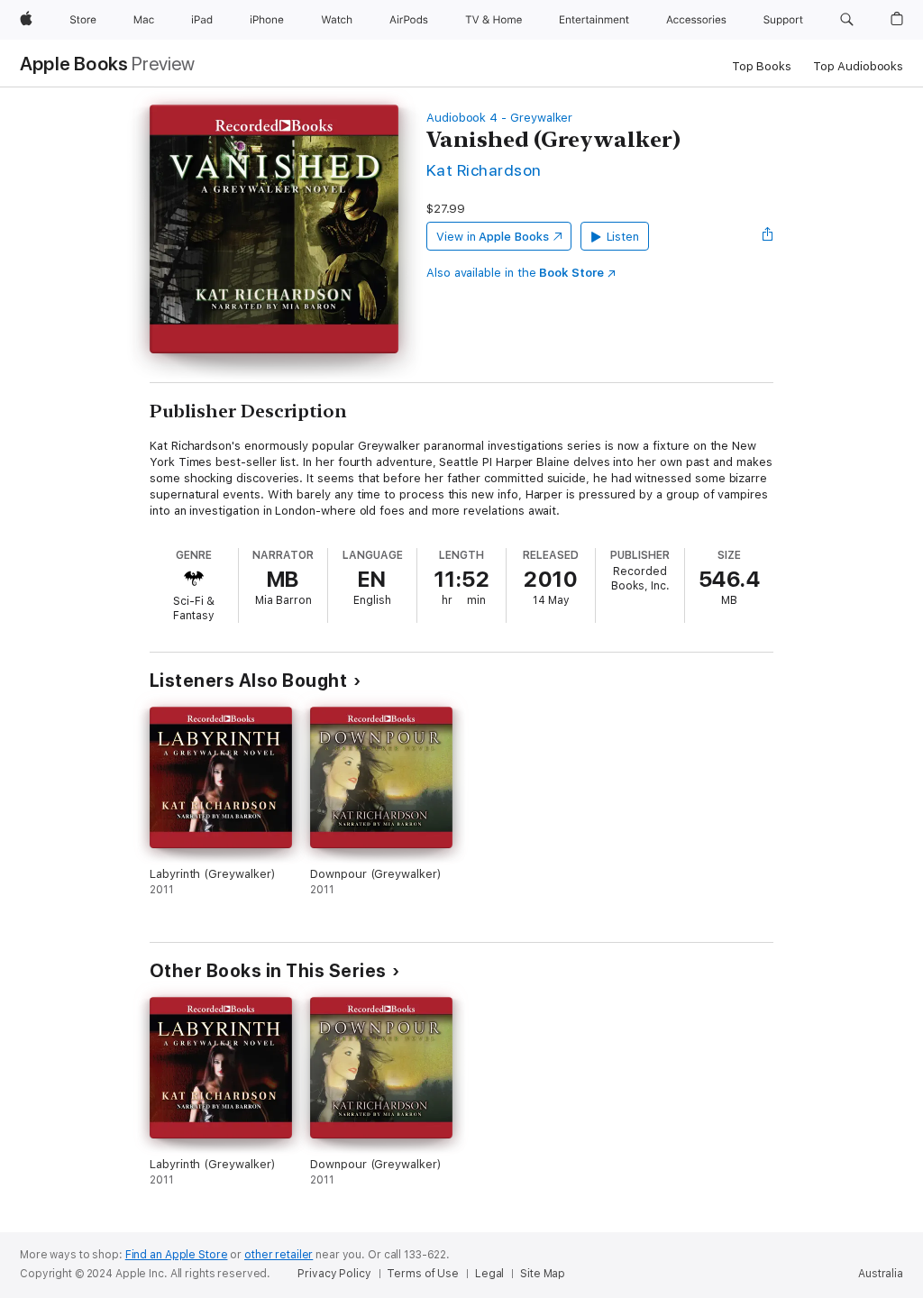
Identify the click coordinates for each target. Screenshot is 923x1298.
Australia (880, 1273)
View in (492, 236)
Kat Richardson (484, 169)
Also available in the (515, 272)
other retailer (278, 1254)
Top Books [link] (761, 66)
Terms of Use (423, 1273)
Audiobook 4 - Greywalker (499, 117)
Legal (489, 1273)
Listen (623, 236)
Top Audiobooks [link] (858, 66)
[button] (847, 20)
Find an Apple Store (176, 1254)
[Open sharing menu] (767, 236)
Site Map (542, 1273)
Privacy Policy (333, 1273)
